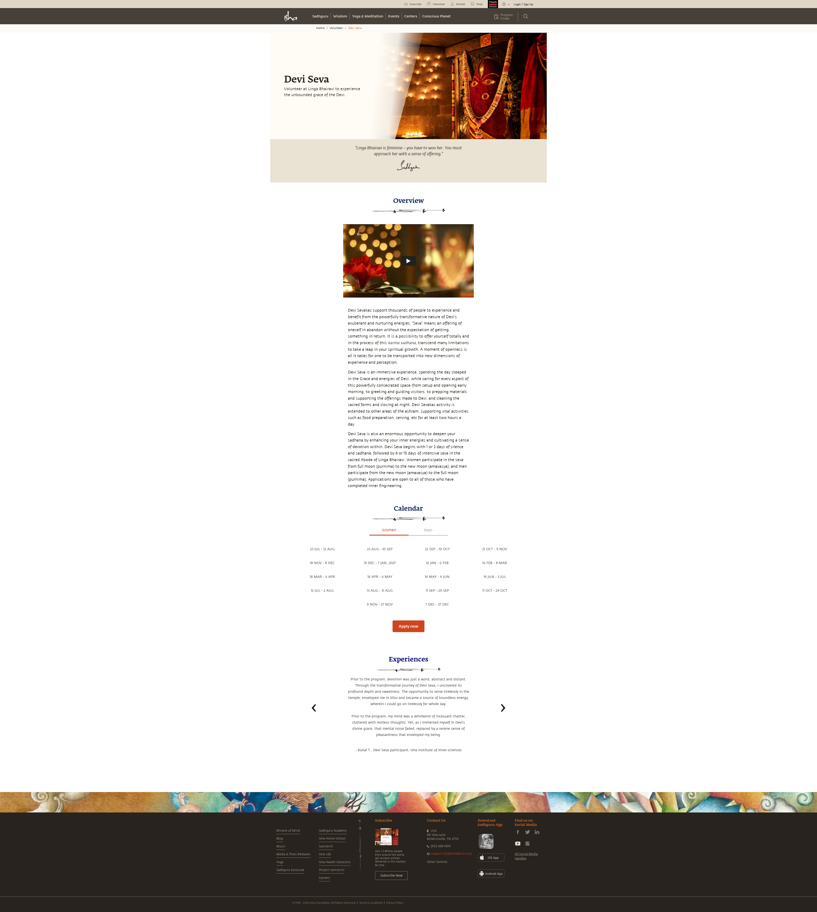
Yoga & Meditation (367, 16)
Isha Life (325, 854)
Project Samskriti (331, 870)
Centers (410, 16)
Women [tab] (389, 530)
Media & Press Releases (293, 854)
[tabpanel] (408, 577)
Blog (279, 838)
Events (393, 16)
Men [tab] (428, 530)
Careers (324, 877)
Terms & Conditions (371, 902)
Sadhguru (320, 16)
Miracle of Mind (288, 830)
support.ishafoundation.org (451, 853)
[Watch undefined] (408, 261)
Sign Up (528, 4)
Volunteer (336, 28)
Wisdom (340, 16)
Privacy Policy (394, 902)
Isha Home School (332, 838)
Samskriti (326, 846)
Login (517, 4)
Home (320, 28)
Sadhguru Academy (333, 830)
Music (280, 846)
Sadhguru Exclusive (290, 870)
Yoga (279, 862)
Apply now (408, 626)
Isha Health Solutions (334, 862)
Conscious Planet (436, 16)
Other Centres (437, 862)
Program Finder (506, 16)
